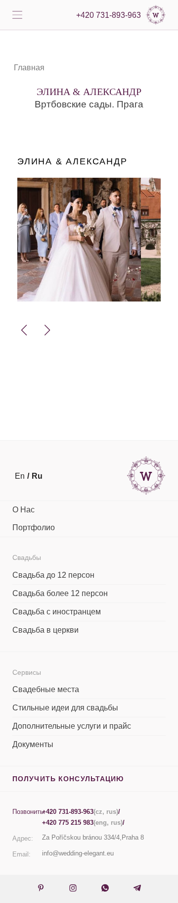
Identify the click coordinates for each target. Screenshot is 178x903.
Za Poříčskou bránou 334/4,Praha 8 (93, 837)
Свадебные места (45, 689)
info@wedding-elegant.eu (78, 853)
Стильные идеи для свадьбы (65, 707)
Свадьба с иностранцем (56, 611)
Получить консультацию (68, 779)
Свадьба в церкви (45, 630)
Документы (32, 744)
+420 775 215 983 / (83, 822)
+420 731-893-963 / (81, 811)
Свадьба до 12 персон (53, 575)
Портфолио (33, 527)
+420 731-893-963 (108, 15)
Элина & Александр (72, 161)
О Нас (23, 509)
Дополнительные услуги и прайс (71, 726)
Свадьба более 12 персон (60, 593)
